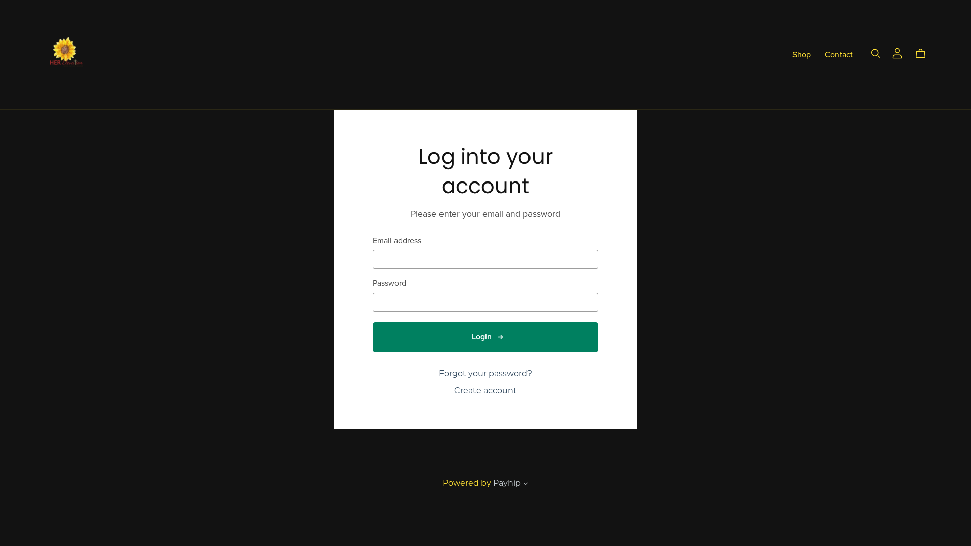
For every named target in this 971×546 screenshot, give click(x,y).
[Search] (875, 53)
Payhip (507, 483)
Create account (485, 390)
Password (389, 283)
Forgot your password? (485, 373)
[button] (526, 484)
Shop (801, 54)
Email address (397, 241)
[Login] (897, 52)
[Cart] (924, 54)
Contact (839, 54)
